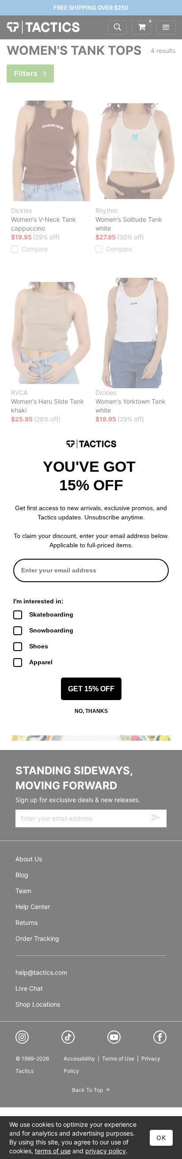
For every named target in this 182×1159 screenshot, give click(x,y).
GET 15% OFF (91, 689)
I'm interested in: (38, 601)
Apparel (41, 662)
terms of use (53, 1151)
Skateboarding (51, 614)
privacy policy (105, 1151)
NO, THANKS (91, 711)
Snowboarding (51, 630)
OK (161, 1137)
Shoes (38, 646)
